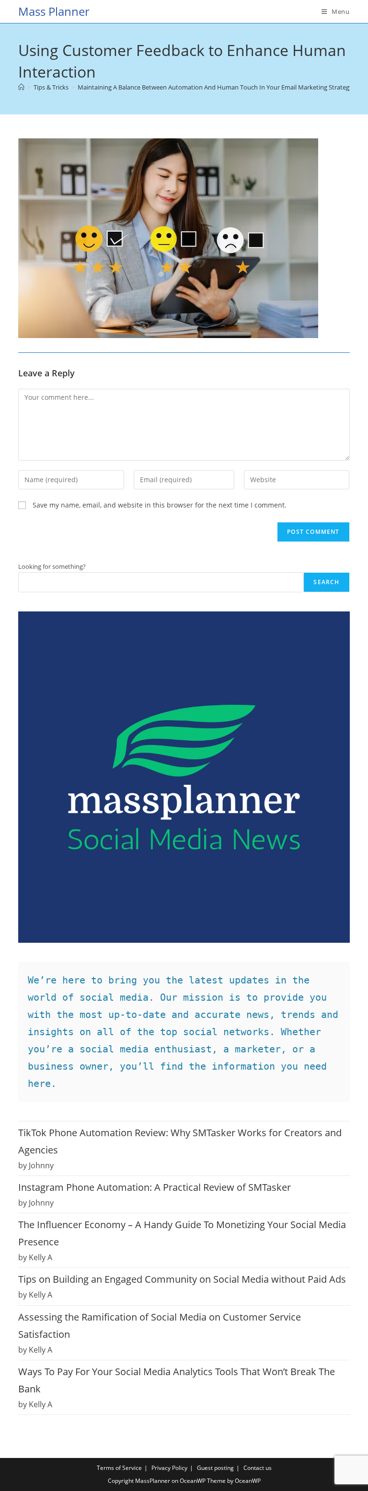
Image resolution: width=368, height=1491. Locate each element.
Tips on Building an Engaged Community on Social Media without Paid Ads (182, 1279)
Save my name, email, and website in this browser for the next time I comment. (160, 504)
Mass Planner (54, 11)
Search (326, 582)
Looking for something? (52, 566)
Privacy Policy (169, 1468)
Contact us (257, 1468)
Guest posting (215, 1468)
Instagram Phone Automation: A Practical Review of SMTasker (154, 1187)
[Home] (21, 87)
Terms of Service (119, 1468)
